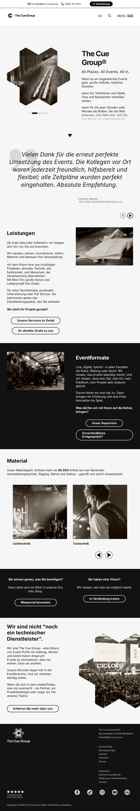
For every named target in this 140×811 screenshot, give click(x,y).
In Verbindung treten (104, 598)
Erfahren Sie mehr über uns (33, 708)
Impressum (104, 771)
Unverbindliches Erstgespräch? (94, 434)
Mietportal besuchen (35, 602)
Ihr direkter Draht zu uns (35, 330)
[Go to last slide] (98, 555)
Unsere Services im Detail (35, 320)
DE (100, 16)
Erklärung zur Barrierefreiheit (113, 778)
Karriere (103, 754)
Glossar (102, 761)
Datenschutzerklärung (109, 774)
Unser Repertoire (104, 423)
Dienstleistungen (107, 750)
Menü (121, 16)
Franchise (103, 757)
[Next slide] (109, 555)
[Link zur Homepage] (18, 742)
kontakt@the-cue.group (110, 737)
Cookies (103, 782)
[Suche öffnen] (109, 16)
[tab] (30, 113)
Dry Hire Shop (105, 746)
